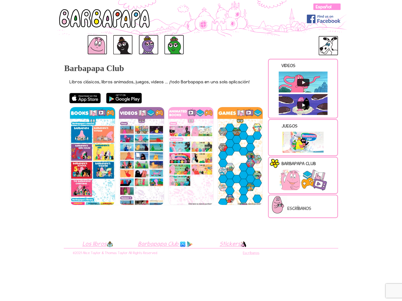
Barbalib (274, 40)
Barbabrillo (193, 40)
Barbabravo (249, 40)
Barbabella (147, 40)
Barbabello (302, 40)
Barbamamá (122, 40)
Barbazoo (219, 40)
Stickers (230, 243)
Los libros (94, 243)
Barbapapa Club (159, 243)
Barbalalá (172, 40)
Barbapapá (70, 40)
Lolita (323, 37)
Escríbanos (299, 208)
